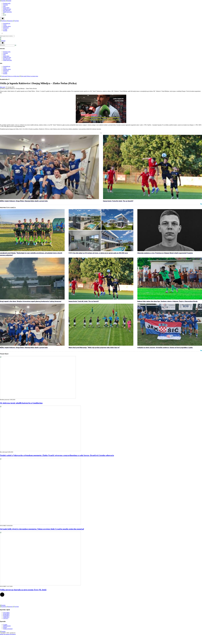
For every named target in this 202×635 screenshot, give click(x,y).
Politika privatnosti (7, 628)
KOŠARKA (6, 615)
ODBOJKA (6, 617)
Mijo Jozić (2, 87)
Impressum (6, 27)
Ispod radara (6, 7)
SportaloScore (6, 23)
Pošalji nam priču (7, 12)
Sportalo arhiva (7, 26)
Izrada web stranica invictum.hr (8, 634)
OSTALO (5, 618)
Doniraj (5, 627)
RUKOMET (6, 614)
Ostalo (4, 25)
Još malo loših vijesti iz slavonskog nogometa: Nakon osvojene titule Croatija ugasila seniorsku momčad (42, 529)
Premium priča (6, 3)
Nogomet (5, 4)
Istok (4, 6)
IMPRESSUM (6, 626)
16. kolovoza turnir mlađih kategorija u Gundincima (21, 403)
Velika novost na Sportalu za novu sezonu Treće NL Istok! (23, 590)
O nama (5, 29)
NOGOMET (6, 612)
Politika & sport (7, 9)
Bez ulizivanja (6, 10)
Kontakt (5, 30)
